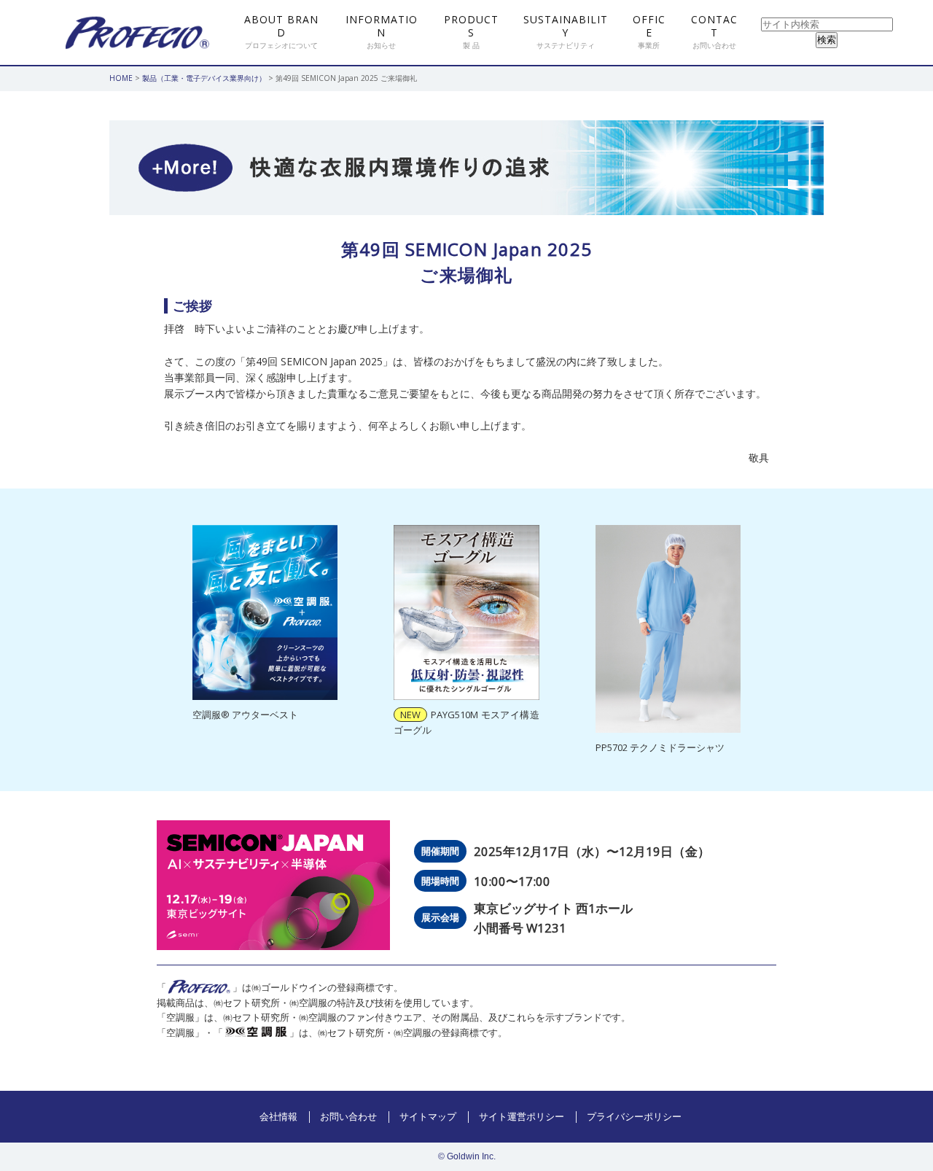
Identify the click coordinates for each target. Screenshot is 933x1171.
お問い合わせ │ (356, 1116)
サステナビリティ (565, 31)
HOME (121, 78)
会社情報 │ (286, 1116)
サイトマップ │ (435, 1116)
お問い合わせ (714, 31)
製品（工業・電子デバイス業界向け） (204, 78)
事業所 (649, 31)
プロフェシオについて (281, 31)
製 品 (471, 31)
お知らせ (382, 31)
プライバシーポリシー (634, 1116)
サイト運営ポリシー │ (529, 1116)
